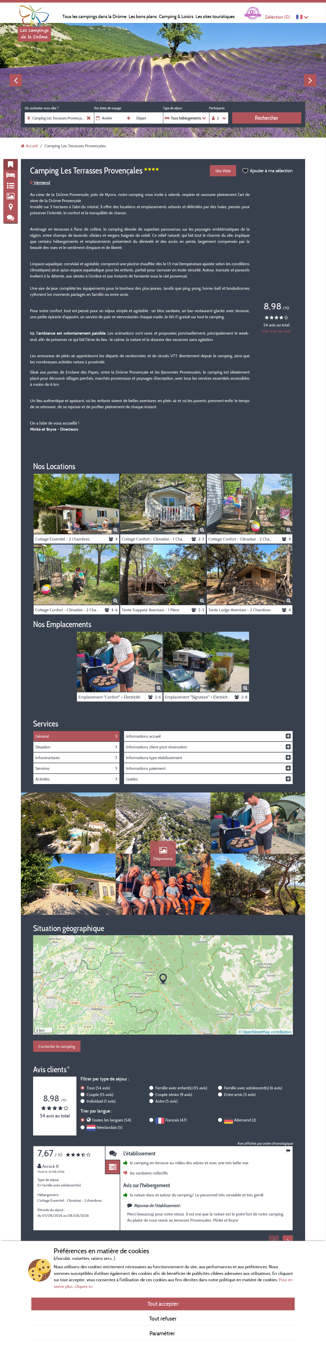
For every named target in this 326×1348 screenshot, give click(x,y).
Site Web (223, 170)
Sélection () (277, 17)
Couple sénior (173, 1094)
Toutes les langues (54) (111, 1119)
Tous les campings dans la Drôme (94, 16)
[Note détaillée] (112, 1167)
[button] (163, 979)
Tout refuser (162, 1318)
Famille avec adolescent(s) (253, 1087)
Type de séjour (172, 108)
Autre (166, 1101)
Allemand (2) (245, 1119)
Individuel (101, 1101)
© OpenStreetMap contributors (265, 1031)
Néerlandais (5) (109, 1127)
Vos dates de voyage (107, 108)
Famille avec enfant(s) (181, 1087)
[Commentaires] (112, 1153)
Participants (217, 108)
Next (310, 80)
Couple (100, 1094)
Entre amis (239, 1094)
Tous (98, 1087)
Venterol (41, 183)
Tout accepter (163, 1303)
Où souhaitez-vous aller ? (42, 108)
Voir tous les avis (276, 331)
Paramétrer (163, 1333)
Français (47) (175, 1119)
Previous (16, 80)
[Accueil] (34, 14)
